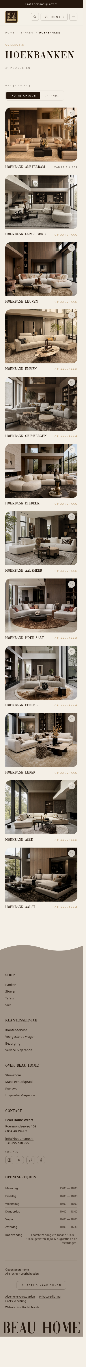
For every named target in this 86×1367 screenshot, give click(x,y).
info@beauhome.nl (19, 1138)
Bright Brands (30, 1307)
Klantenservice (16, 1030)
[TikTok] (30, 1160)
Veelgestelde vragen (20, 1036)
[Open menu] (73, 17)
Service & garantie (18, 1050)
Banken (27, 32)
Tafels (9, 998)
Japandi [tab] (52, 95)
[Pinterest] (20, 1160)
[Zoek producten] (35, 17)
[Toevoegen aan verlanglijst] (71, 113)
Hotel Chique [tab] (23, 95)
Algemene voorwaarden (20, 1296)
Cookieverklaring (15, 1301)
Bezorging (13, 1043)
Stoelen (10, 991)
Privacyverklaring (49, 1296)
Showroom (13, 1075)
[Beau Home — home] (11, 17)
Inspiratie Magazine (20, 1095)
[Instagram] (9, 1160)
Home (10, 32)
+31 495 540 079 (17, 1143)
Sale (8, 1005)
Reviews (11, 1088)
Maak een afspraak (19, 1082)
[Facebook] (41, 1160)
